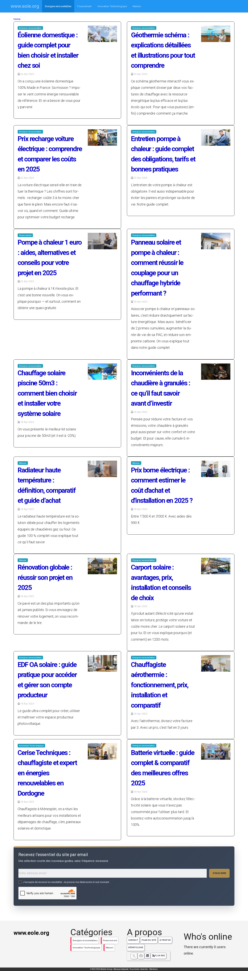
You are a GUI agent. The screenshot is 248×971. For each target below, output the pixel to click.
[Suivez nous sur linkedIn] (147, 955)
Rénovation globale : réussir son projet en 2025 (45, 577)
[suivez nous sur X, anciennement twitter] (134, 956)
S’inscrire (219, 873)
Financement (84, 6)
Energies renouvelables (58, 6)
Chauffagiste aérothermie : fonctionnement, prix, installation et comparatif (159, 685)
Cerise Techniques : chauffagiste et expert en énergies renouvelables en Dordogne (47, 773)
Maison (137, 6)
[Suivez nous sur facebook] (141, 956)
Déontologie (135, 947)
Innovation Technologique (112, 6)
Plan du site (149, 940)
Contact (133, 940)
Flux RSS (160, 955)
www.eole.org (25, 6)
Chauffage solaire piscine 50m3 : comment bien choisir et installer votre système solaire (47, 393)
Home (17, 19)
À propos (165, 940)
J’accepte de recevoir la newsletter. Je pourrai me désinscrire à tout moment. (66, 882)
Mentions (153, 969)
